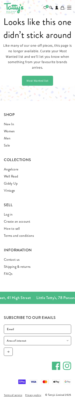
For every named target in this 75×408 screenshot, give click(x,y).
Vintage (9, 190)
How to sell (12, 228)
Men (7, 138)
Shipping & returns (17, 266)
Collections (17, 160)
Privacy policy (33, 395)
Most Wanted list (37, 80)
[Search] (51, 7)
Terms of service (13, 395)
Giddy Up (11, 183)
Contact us (12, 259)
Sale (7, 145)
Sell (8, 205)
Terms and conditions (19, 235)
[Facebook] (56, 366)
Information (18, 250)
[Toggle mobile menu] (69, 7)
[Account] (57, 7)
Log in (8, 214)
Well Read (11, 176)
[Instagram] (67, 366)
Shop (9, 114)
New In (9, 124)
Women (9, 131)
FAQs (8, 273)
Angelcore (11, 169)
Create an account (17, 221)
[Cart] (62, 7)
